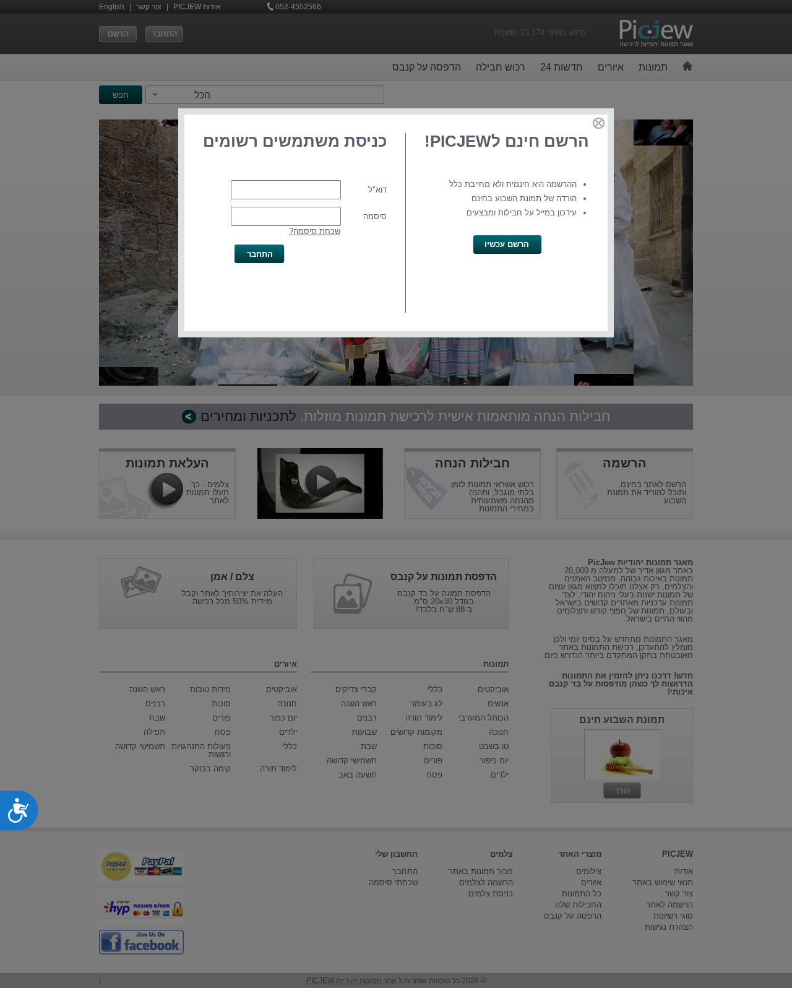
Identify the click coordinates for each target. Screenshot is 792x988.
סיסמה (375, 216)
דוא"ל (377, 190)
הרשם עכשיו (506, 244)
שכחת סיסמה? (314, 231)
